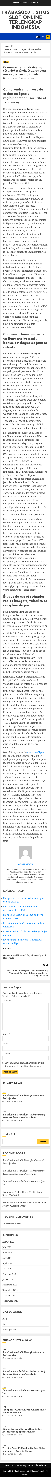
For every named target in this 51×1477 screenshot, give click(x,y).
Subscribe (48, 37)
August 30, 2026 (11, 1454)
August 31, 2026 (11, 1102)
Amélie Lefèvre (11, 78)
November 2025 (10, 1290)
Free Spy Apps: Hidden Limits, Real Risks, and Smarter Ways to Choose (23, 1449)
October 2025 (8, 1295)
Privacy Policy (20, 1465)
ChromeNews (37, 1471)
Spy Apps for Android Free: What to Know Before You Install (24, 1411)
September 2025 (10, 1300)
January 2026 (8, 1279)
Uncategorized (9, 1329)
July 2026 (6, 1247)
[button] (2, 37)
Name (6, 1034)
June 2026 (7, 1252)
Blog (6, 62)
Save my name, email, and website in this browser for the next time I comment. (24, 1064)
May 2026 (7, 1258)
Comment (7, 1000)
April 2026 (7, 1263)
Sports (5, 1324)
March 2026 (8, 1268)
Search (8, 1134)
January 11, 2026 (27, 78)
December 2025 (9, 1284)
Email (5, 1043)
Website (6, 1053)
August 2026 (8, 1241)
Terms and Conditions (37, 1465)
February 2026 (9, 1274)
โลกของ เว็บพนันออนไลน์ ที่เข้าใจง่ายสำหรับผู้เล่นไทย (23, 1392)
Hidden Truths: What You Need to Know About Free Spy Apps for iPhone (22, 1430)
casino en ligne (35, 752)
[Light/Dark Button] (38, 37)
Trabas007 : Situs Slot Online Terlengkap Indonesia (25, 20)
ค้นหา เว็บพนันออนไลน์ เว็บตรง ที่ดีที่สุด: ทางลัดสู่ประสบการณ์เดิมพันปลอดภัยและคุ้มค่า (23, 1116)
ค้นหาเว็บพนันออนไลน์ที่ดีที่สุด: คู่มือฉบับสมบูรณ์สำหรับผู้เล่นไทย (23, 1097)
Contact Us (8, 1465)
